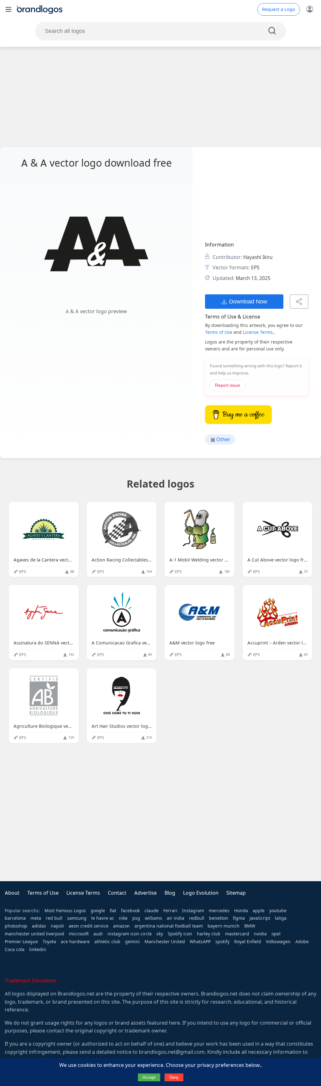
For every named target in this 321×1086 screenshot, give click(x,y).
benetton (218, 918)
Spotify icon (180, 934)
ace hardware (75, 941)
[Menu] (8, 9)
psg (136, 918)
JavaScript (260, 918)
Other (222, 439)
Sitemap (236, 893)
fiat (113, 910)
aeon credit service (88, 926)
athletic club (107, 941)
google (98, 910)
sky (159, 934)
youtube (278, 910)
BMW (249, 926)
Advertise (145, 893)
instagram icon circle (130, 934)
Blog (170, 893)
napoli (57, 926)
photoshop (16, 926)
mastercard (237, 934)
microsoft (79, 934)
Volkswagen (278, 941)
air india (175, 918)
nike (123, 918)
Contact (117, 893)
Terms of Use (218, 332)
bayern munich (223, 926)
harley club (208, 934)
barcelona (15, 918)
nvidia (260, 934)
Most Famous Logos (65, 910)
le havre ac (102, 918)
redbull (196, 918)
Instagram (193, 910)
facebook (130, 910)
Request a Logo (278, 9)
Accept (149, 1077)
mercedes (219, 910)
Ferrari (170, 910)
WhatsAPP (200, 941)
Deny (174, 1077)
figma (239, 918)
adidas (39, 926)
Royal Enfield (247, 941)
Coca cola (14, 949)
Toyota (49, 941)
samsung (77, 918)
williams (153, 918)
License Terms (83, 893)
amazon (121, 926)
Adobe (302, 941)
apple (259, 910)
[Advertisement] (160, 97)
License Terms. (258, 332)
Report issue (227, 385)
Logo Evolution (200, 893)
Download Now (248, 301)
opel (276, 934)
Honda (241, 910)
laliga (281, 918)
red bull (54, 918)
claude (152, 910)
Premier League (21, 941)
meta (35, 918)
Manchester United (165, 941)
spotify (222, 941)
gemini (132, 941)
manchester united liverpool (34, 934)
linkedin (37, 949)
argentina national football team (168, 926)
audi (98, 934)
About (12, 893)
